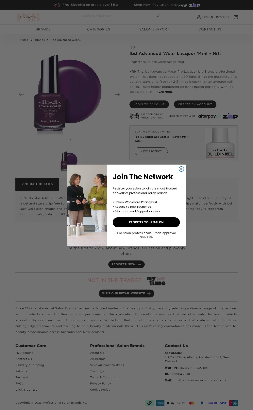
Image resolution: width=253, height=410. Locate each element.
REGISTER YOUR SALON (146, 222)
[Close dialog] (181, 169)
